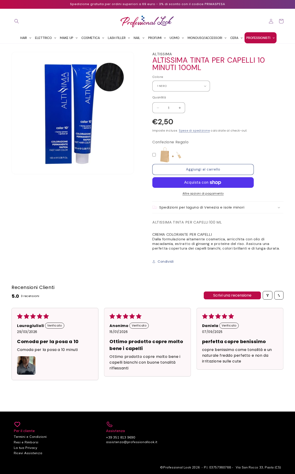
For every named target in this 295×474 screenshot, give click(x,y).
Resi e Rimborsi (26, 442)
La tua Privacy (25, 448)
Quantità (159, 97)
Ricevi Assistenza (28, 453)
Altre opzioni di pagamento (203, 193)
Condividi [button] (166, 261)
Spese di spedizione (194, 130)
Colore (157, 77)
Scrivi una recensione (232, 295)
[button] (17, 21)
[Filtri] (267, 295)
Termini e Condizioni (30, 437)
